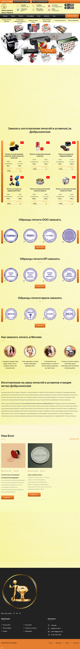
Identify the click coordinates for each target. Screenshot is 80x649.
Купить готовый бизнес (33, 21)
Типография (30, 16)
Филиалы (58, 643)
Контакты (46, 16)
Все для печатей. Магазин (6, 20)
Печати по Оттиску (30, 628)
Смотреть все (40, 247)
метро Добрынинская (40, 1)
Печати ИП (28, 625)
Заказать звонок (72, 16)
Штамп (5, 631)
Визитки (21, 16)
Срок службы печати (35, 475)
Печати (13, 16)
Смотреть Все (74, 439)
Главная (5, 16)
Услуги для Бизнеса (60, 20)
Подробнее (48, 51)
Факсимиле (28, 631)
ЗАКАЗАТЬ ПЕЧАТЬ (14, 146)
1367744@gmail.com (57, 631)
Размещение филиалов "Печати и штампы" (20, 21)
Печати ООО (6, 625)
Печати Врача (7, 628)
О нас (38, 16)
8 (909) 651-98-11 (56, 628)
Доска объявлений (73, 20)
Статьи (67, 643)
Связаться (30, 51)
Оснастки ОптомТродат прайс (46, 20)
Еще (54, 16)
